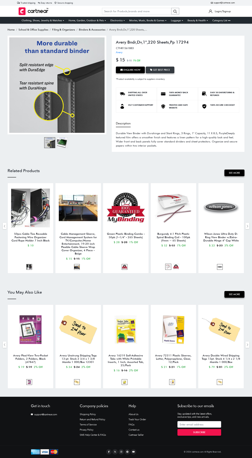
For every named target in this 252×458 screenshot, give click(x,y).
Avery (119, 52)
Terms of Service (88, 424)
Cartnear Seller (136, 434)
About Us (133, 414)
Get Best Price (161, 69)
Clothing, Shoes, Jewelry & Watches (42, 20)
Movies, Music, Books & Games (146, 20)
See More (234, 172)
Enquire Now (131, 69)
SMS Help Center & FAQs (93, 434)
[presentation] (5, 226)
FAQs (131, 424)
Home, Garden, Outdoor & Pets (86, 20)
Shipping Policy (88, 414)
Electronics (116, 20)
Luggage (176, 20)
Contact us (134, 429)
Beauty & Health (197, 20)
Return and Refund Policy (92, 419)
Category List (220, 20)
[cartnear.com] (33, 11)
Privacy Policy (86, 429)
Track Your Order (137, 419)
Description (123, 123)
